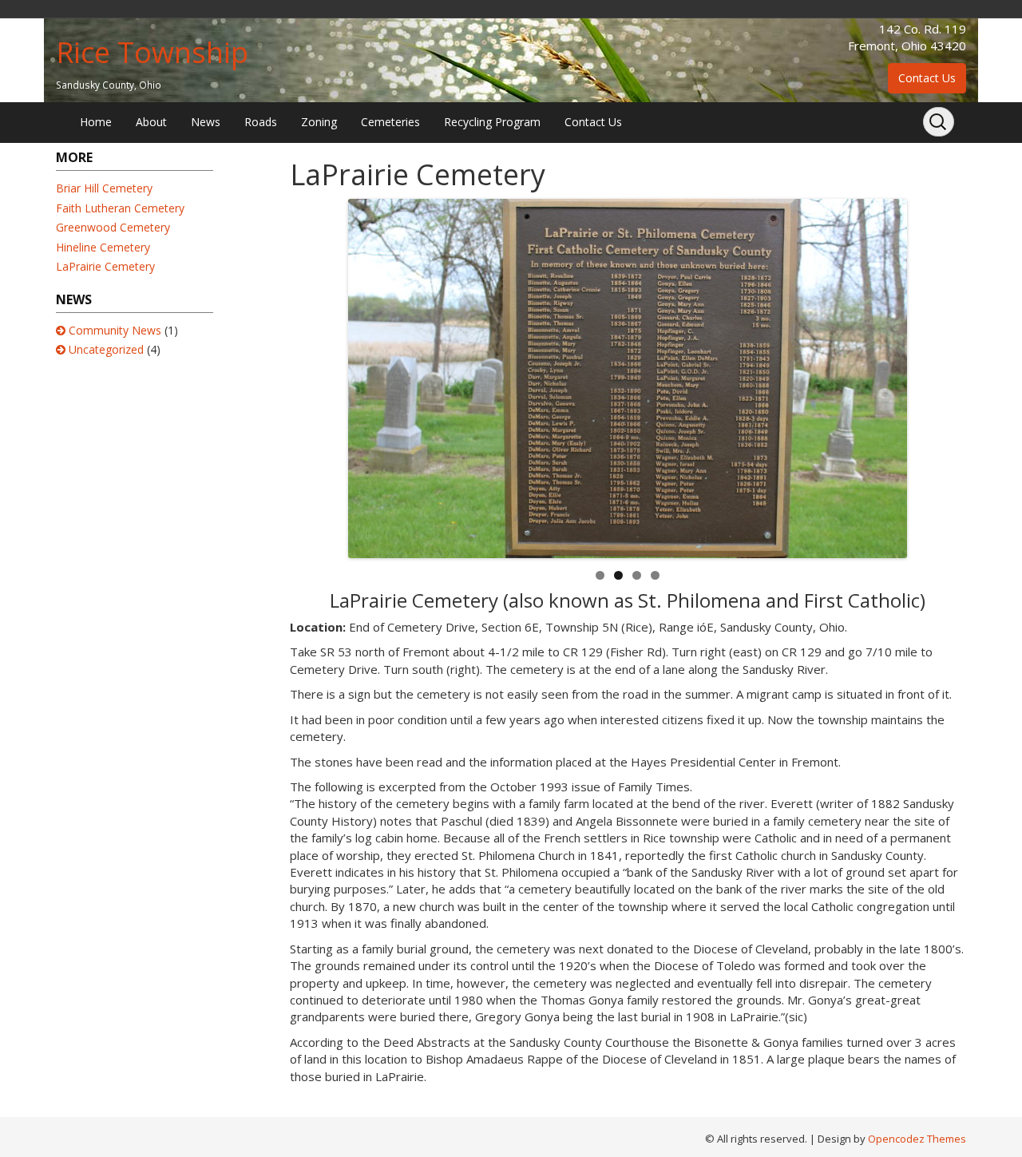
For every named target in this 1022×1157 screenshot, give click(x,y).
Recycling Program (492, 121)
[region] (627, 378)
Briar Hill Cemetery (104, 188)
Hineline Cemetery (103, 247)
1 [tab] (600, 575)
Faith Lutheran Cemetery (120, 208)
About (151, 121)
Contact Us (927, 77)
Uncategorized (106, 349)
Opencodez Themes (917, 1138)
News (205, 121)
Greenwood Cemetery (113, 227)
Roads (260, 121)
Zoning (319, 121)
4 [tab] (655, 575)
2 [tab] (618, 575)
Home (96, 121)
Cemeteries (390, 121)
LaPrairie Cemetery (105, 266)
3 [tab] (636, 575)
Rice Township (152, 52)
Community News (115, 330)
